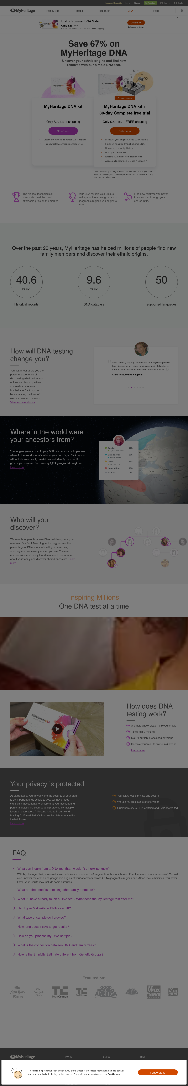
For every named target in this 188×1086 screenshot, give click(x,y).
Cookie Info (114, 1074)
